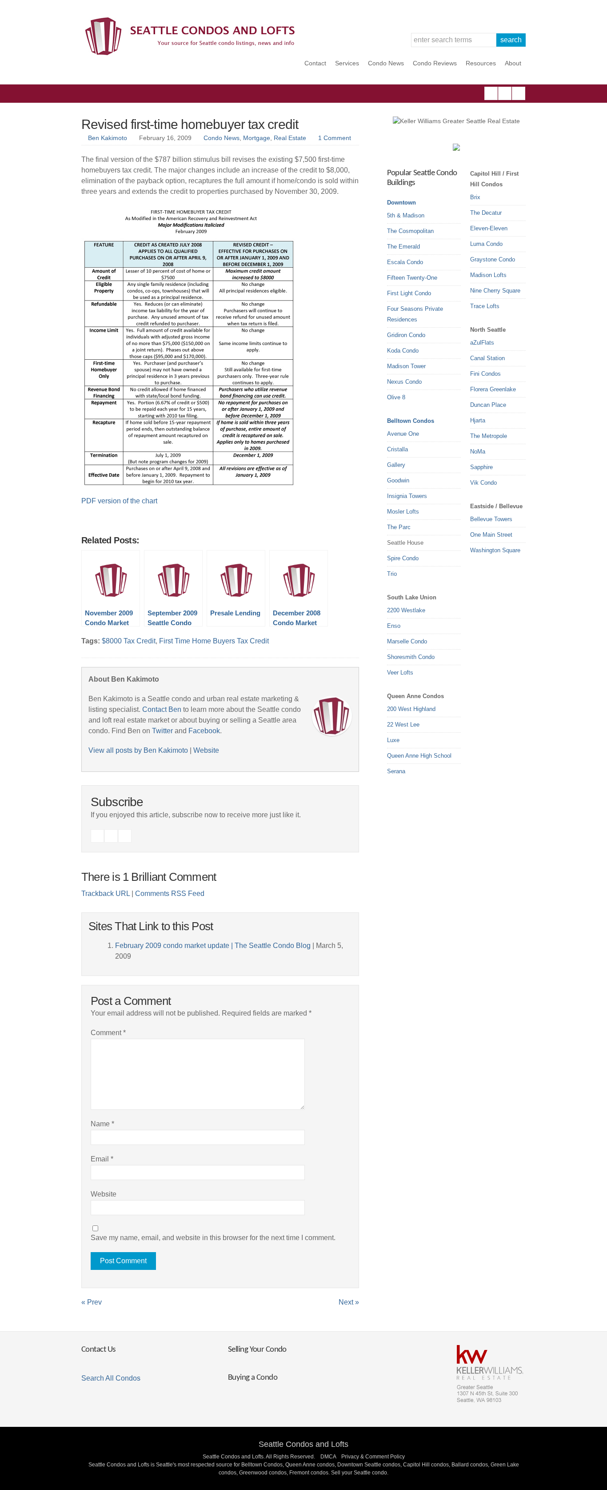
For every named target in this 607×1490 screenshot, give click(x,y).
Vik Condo (483, 482)
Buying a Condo (252, 1378)
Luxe (393, 740)
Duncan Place (488, 405)
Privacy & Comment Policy (373, 1457)
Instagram (504, 93)
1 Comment (334, 137)
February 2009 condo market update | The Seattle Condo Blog (213, 945)
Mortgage (256, 137)
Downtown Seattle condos (368, 1465)
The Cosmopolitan (410, 231)
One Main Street (491, 534)
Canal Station (487, 358)
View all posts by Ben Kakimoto (138, 750)
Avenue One (403, 433)
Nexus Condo (404, 381)
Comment (108, 1032)
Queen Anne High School (419, 755)
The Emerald (403, 246)
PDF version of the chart (119, 501)
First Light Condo (409, 293)
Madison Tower (406, 366)
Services (347, 63)
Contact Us (98, 1349)
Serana (396, 771)
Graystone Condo (492, 259)
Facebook (491, 93)
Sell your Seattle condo (359, 1473)
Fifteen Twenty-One (412, 277)
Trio (392, 573)
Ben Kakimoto (107, 137)
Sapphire (481, 467)
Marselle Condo (407, 641)
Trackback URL (105, 893)
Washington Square (495, 550)
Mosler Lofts (403, 511)
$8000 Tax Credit (129, 641)
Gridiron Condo (406, 335)
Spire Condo (403, 558)
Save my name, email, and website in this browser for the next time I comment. (213, 1237)
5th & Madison (405, 215)
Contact (315, 63)
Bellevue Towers (491, 519)
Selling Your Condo (257, 1349)
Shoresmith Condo (411, 657)
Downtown (401, 202)
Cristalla (397, 449)
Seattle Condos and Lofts (303, 1444)
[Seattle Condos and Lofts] (192, 53)
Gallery (396, 465)
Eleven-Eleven (488, 228)
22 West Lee (403, 724)
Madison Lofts (488, 275)
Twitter (518, 93)
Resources (481, 63)
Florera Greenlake (493, 389)
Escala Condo (405, 262)
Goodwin (398, 480)
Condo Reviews (435, 63)
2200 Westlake (406, 610)
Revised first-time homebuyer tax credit (189, 124)
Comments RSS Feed (169, 893)
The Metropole (488, 436)
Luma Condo (486, 244)
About (513, 63)
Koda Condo (403, 350)
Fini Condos (485, 373)
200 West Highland (411, 709)
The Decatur (486, 212)
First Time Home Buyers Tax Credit (214, 641)
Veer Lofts (400, 672)
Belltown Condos (410, 421)
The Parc (399, 527)
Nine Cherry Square (495, 290)
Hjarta (477, 420)
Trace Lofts (484, 306)
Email (102, 1159)
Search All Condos (110, 1378)
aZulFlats (482, 342)
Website (206, 750)
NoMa (477, 451)
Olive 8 (396, 397)
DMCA (328, 1457)
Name (102, 1124)
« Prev (91, 1302)
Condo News (386, 63)
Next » (349, 1302)
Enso (393, 626)
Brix (475, 197)
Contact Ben (161, 709)
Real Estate (290, 137)
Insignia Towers (407, 496)
